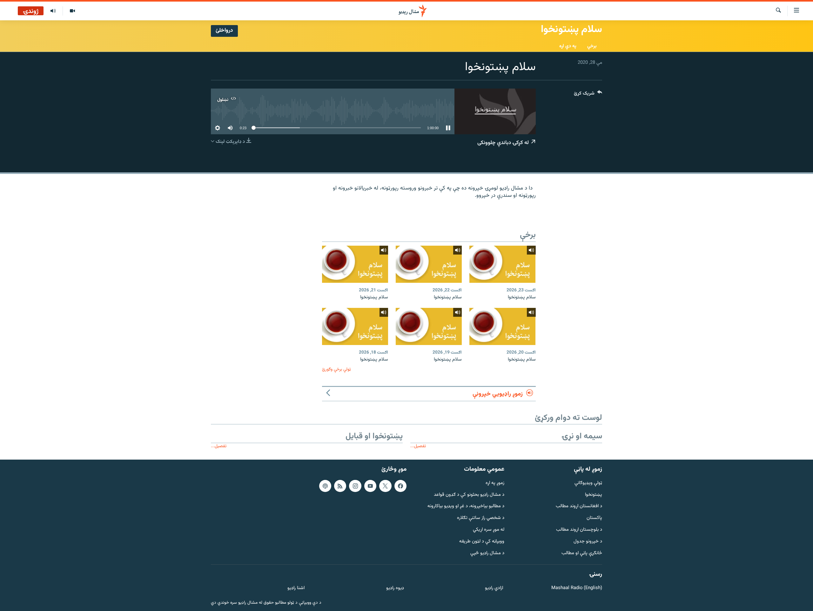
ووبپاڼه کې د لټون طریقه (481, 541)
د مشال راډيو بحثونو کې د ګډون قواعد (469, 495)
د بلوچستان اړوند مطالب (579, 530)
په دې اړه (567, 46)
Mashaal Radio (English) (576, 588)
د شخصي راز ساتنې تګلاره (480, 518)
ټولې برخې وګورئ (336, 369)
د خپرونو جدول (588, 541)
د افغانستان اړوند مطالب (579, 506)
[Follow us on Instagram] (355, 486)
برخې (592, 46)
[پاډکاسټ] (325, 486)
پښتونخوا (593, 495)
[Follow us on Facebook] (400, 486)
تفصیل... (418, 446)
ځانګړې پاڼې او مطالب (581, 553)
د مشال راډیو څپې (487, 553)
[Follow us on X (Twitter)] (385, 486)
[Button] (588, 95)
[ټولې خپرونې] (53, 11)
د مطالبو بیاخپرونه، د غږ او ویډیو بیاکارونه (465, 506)
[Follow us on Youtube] (370, 486)
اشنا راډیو (296, 588)
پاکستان (594, 518)
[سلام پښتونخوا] (502, 264)
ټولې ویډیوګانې (588, 483)
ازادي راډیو (494, 588)
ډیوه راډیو (395, 588)
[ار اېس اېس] (340, 486)
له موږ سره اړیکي (488, 530)
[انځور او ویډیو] (72, 11)
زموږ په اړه (495, 483)
